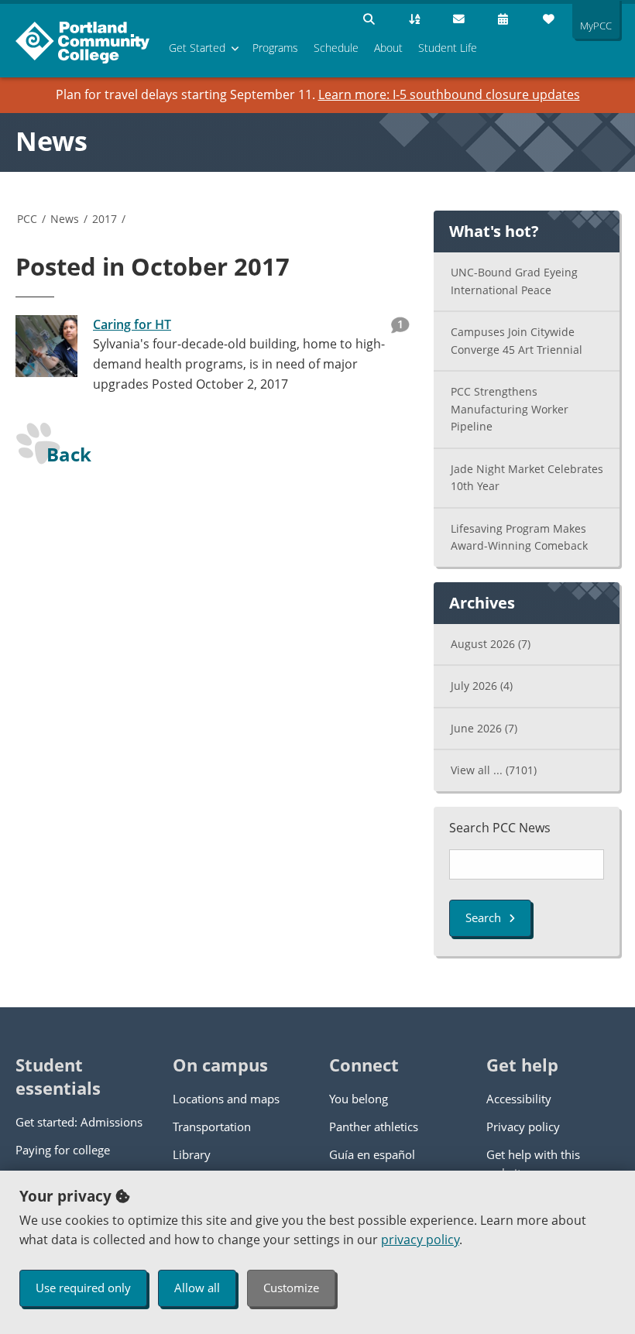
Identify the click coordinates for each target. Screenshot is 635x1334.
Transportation (212, 1126)
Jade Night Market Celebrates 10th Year (527, 477)
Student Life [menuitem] (447, 47)
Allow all (197, 1287)
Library (192, 1154)
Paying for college (62, 1149)
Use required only (83, 1287)
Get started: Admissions (78, 1122)
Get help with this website (533, 1164)
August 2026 (490, 643)
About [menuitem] (388, 47)
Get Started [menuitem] (197, 47)
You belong (358, 1098)
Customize (291, 1287)
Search (483, 917)
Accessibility (518, 1098)
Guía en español (372, 1154)
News (51, 141)
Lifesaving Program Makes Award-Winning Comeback (519, 537)
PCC (27, 218)
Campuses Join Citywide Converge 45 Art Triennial (516, 340)
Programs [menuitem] (275, 47)
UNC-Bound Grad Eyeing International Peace (514, 281)
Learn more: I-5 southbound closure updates (449, 94)
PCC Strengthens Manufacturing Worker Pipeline (509, 409)
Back (68, 454)
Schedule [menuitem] (336, 47)
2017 (104, 218)
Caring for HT (132, 324)
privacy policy (420, 1239)
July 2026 (482, 685)
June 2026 (484, 728)
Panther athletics (373, 1126)
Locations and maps (226, 1098)
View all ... (494, 770)
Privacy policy (523, 1126)
